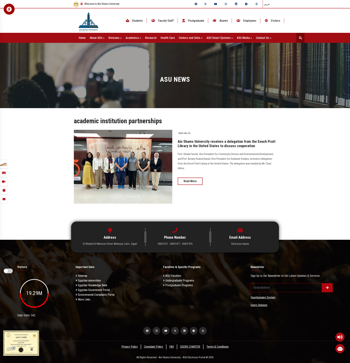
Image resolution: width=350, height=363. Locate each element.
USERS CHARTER (190, 346)
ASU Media (243, 38)
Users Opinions (259, 305)
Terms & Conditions (217, 346)
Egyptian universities (89, 280)
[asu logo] (88, 20)
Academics (133, 38)
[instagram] (226, 4)
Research (151, 38)
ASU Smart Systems (219, 38)
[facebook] (196, 4)
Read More (190, 181)
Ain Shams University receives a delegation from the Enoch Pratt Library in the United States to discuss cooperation (226, 143)
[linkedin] (236, 4)
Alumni (223, 20)
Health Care (168, 38)
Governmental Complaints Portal (95, 294)
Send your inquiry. (240, 243)
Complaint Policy (153, 346)
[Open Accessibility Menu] (9, 9)
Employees (249, 20)
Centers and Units (190, 38)
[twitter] (205, 4)
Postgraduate (195, 20)
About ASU (96, 38)
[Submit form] (327, 287)
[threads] (256, 4)
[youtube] (216, 4)
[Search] (300, 38)
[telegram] (246, 4)
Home (82, 38)
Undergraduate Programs (179, 280)
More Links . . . (85, 299)
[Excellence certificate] (21, 343)
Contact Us (263, 38)
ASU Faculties (173, 275)
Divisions (114, 38)
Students (137, 20)
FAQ (171, 346)
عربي (267, 4)
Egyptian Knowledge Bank (92, 285)
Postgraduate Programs (179, 285)
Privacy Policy (129, 346)
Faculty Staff (165, 20)
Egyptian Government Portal (93, 290)
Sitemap (82, 275)
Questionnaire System (263, 297)
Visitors (275, 20)
